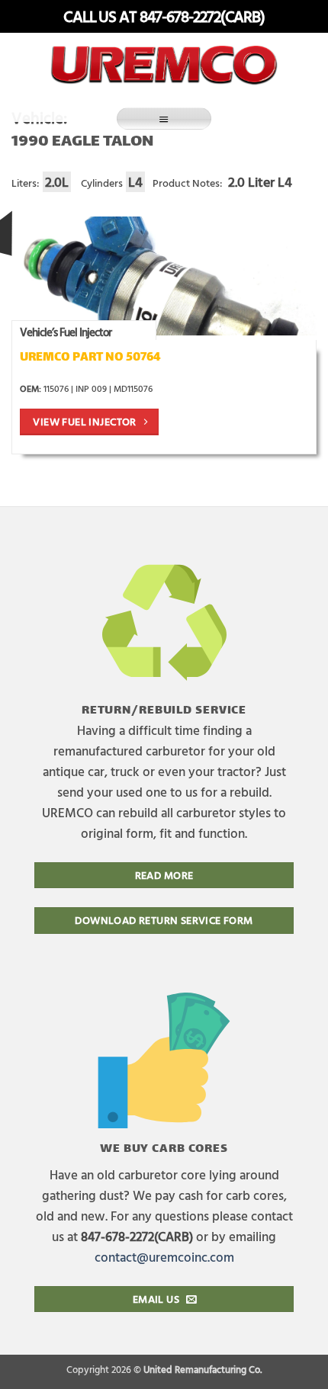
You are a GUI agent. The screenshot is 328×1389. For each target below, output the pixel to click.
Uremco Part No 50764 (90, 358)
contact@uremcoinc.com (164, 1256)
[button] (164, 118)
